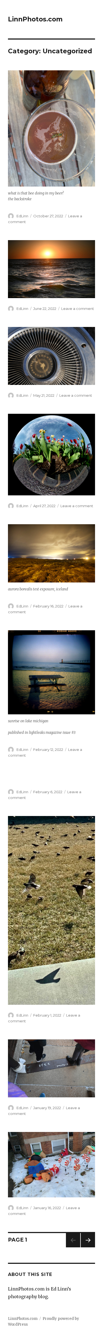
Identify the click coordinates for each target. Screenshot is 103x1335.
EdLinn (22, 216)
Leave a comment (77, 308)
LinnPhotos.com (35, 19)
